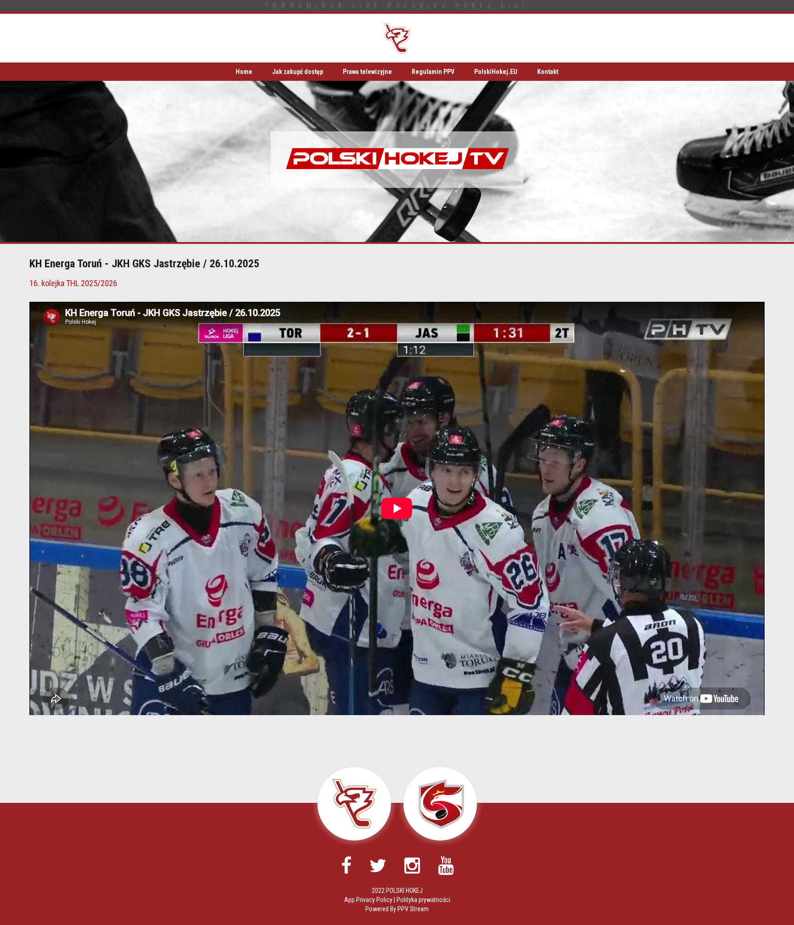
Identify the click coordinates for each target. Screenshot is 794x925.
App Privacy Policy (368, 899)
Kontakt (547, 71)
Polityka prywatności (423, 899)
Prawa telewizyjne (367, 71)
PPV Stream (413, 909)
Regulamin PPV (433, 71)
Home (244, 71)
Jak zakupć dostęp (297, 71)
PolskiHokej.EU (495, 71)
